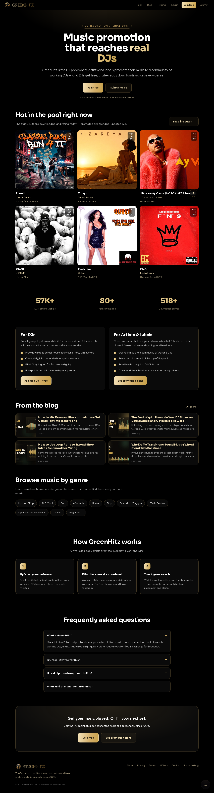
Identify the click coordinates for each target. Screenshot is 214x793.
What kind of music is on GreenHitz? (70, 686)
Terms (152, 765)
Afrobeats (78, 503)
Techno (57, 512)
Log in (174, 4)
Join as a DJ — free (36, 380)
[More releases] (193, 193)
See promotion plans (130, 380)
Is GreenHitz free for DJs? (63, 660)
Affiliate (163, 765)
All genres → (76, 512)
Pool (139, 4)
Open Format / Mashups (31, 512)
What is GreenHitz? (59, 635)
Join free (189, 4)
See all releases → (184, 121)
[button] (69, 184)
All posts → (192, 406)
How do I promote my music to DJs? (69, 673)
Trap (109, 503)
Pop (63, 503)
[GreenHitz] (19, 5)
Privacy (141, 765)
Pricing (162, 4)
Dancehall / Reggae (131, 503)
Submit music (118, 87)
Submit (203, 4)
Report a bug (191, 765)
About (130, 765)
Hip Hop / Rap (26, 503)
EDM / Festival (157, 503)
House (95, 503)
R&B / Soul (47, 503)
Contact (176, 765)
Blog (149, 4)
